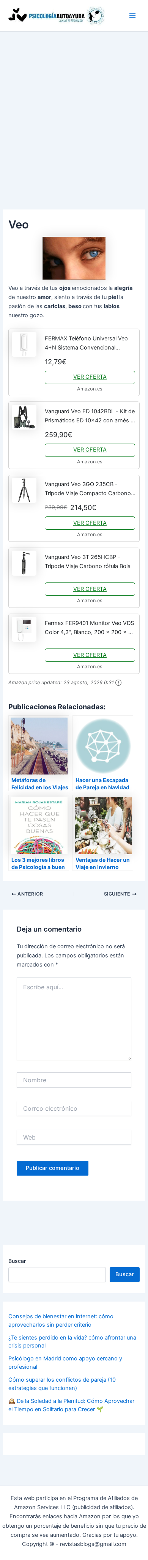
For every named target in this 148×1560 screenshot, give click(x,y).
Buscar (17, 1261)
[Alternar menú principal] (132, 16)
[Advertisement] (74, 109)
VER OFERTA (90, 376)
